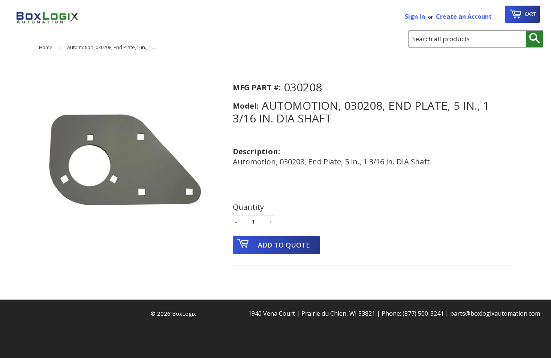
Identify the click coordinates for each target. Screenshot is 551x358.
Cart (530, 14)
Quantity (248, 207)
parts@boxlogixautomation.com (495, 313)
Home (45, 47)
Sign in (415, 16)
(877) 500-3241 (423, 313)
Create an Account (464, 16)
